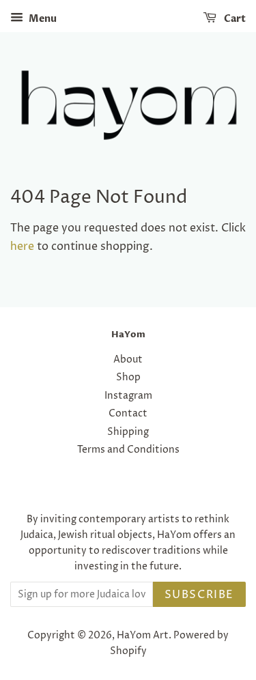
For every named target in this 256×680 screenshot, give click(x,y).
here (22, 246)
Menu (42, 18)
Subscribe (199, 594)
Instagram (128, 396)
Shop (128, 377)
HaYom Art (143, 635)
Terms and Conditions (128, 450)
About (128, 360)
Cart (234, 18)
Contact (128, 414)
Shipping (128, 432)
